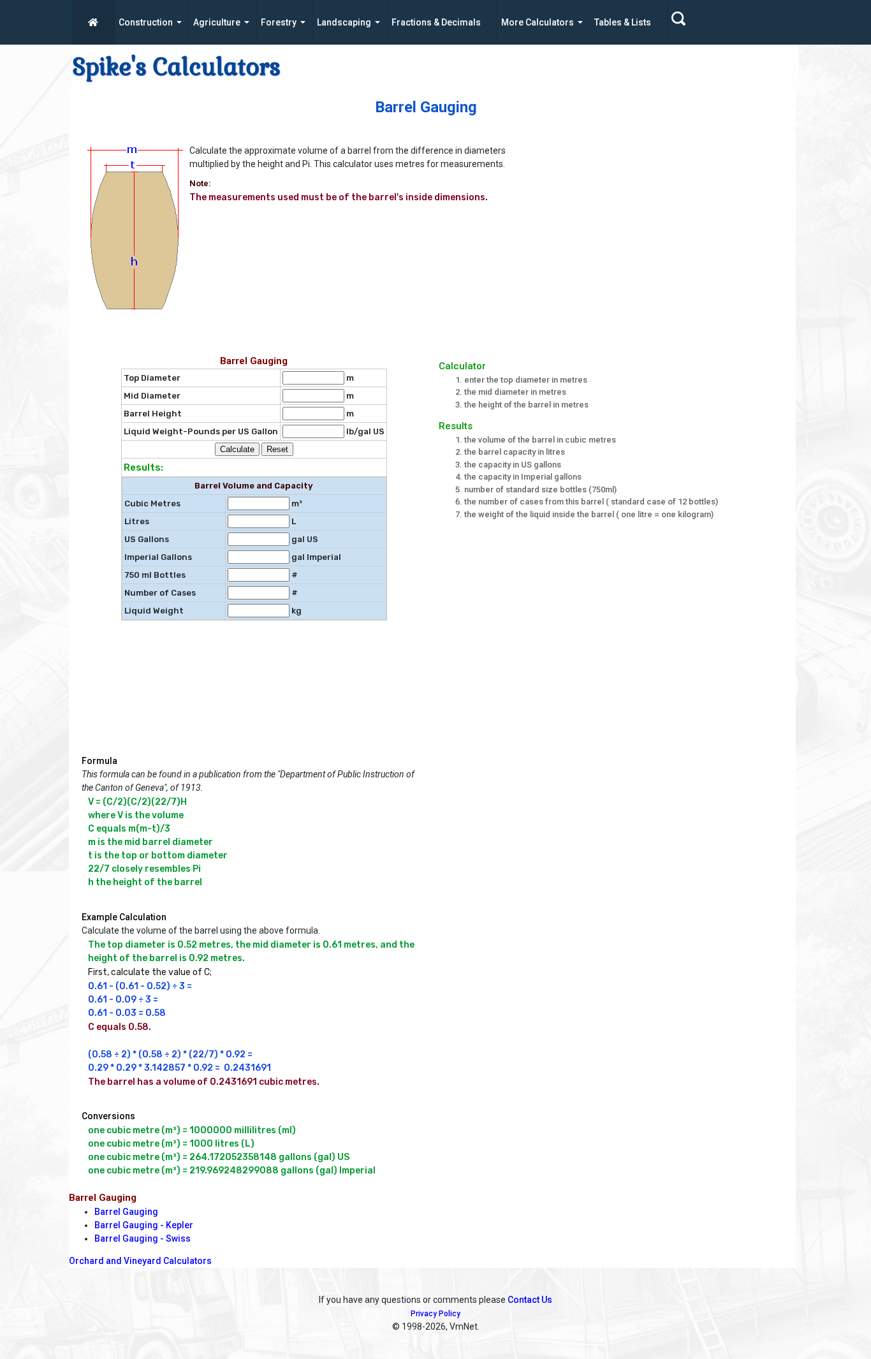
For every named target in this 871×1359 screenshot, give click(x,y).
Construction (146, 22)
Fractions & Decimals (436, 22)
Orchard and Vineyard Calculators (140, 1261)
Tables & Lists (622, 22)
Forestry (278, 22)
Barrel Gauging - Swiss (142, 1238)
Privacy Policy (435, 1313)
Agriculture (216, 22)
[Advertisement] (677, 230)
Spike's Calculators (176, 67)
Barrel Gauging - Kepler (143, 1225)
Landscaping (344, 22)
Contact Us (530, 1300)
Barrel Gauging (126, 1212)
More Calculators (537, 22)
